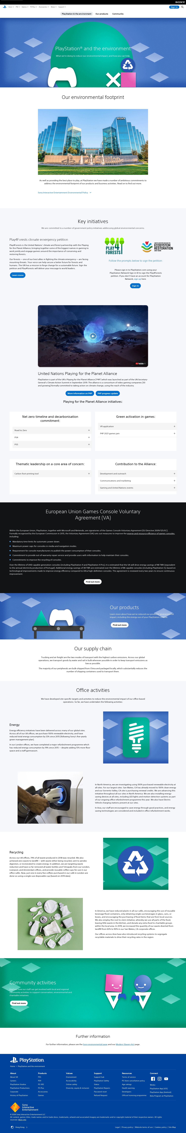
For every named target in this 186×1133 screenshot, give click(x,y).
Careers (13, 1081)
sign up (137, 279)
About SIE (14, 1077)
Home (12, 1066)
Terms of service (129, 1077)
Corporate (14, 1092)
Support (61, 7)
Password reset (100, 1092)
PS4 (39, 1081)
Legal (117, 1127)
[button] (17, 275)
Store (10, 7)
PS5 (17, 7)
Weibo (152, 1085)
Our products (102, 14)
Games (24, 7)
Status (96, 1084)
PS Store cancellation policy (133, 1081)
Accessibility (71, 1081)
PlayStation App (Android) (160, 1092)
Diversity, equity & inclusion (77, 1088)
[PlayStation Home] (5, 7)
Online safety (71, 1084)
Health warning (128, 1088)
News (53, 7)
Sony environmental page (95, 1044)
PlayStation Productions (20, 1088)
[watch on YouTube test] (141, 363)
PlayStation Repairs (102, 1088)
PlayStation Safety (101, 1081)
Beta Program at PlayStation (161, 1096)
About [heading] (13, 1073)
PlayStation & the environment (76, 14)
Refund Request (100, 1095)
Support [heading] (98, 1073)
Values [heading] (69, 1073)
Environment (71, 1077)
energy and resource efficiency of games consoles (150, 533)
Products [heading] (42, 1073)
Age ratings (127, 1084)
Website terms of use (144, 1127)
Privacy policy (127, 1127)
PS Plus (32, 7)
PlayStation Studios (18, 1084)
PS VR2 (41, 1084)
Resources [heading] (127, 1073)
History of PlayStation (19, 1095)
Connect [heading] (154, 1073)
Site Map (172, 1127)
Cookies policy (161, 1127)
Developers (126, 1092)
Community (118, 14)
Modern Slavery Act (125, 1044)
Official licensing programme (134, 1095)
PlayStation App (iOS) (159, 1088)
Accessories (43, 7)
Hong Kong (19, 1127)
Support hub (99, 1077)
